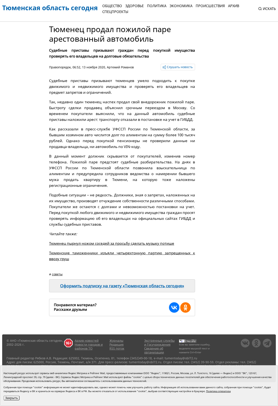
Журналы (116, 341)
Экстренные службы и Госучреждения (159, 343)
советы (57, 274)
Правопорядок (60, 67)
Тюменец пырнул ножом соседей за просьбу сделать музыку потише (111, 243)
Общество (112, 5)
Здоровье (134, 5)
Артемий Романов (120, 67)
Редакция (116, 344)
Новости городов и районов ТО (89, 346)
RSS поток (116, 348)
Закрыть (11, 398)
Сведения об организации (154, 350)
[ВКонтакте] (174, 307)
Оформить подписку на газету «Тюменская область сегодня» (122, 286)
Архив (233, 5)
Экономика (181, 5)
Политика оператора (218, 391)
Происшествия (210, 5)
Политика (156, 5)
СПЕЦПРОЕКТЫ (115, 11)
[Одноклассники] (185, 307)
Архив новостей (87, 341)
